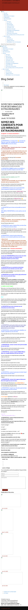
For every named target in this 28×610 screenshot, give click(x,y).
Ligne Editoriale (10, 31)
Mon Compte (7, 36)
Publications (6, 17)
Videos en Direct (10, 26)
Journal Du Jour (10, 27)
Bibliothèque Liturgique (9, 16)
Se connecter (10, 39)
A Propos (9, 21)
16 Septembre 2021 (5, 608)
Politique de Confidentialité (10, 591)
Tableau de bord (10, 40)
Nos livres (6, 14)
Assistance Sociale (11, 29)
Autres (5, 20)
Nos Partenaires (7, 18)
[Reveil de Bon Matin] (2, 11)
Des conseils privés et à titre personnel (15, 34)
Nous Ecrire (9, 23)
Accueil (5, 13)
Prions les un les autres (12, 33)
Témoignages (10, 24)
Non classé (6, 85)
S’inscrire (9, 37)
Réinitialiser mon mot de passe (14, 42)
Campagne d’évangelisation (13, 30)
